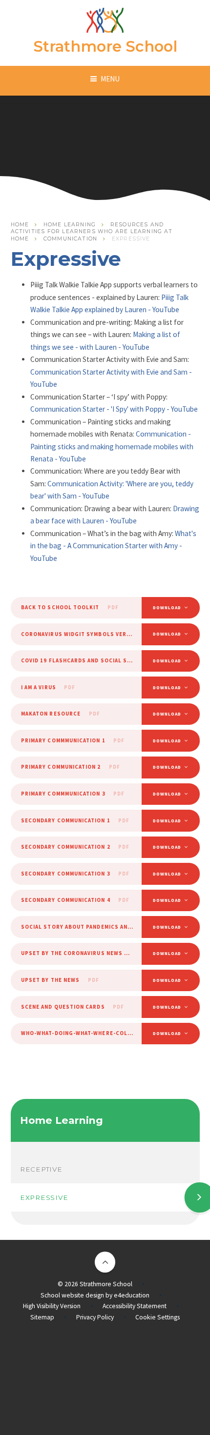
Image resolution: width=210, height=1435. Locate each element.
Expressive (131, 239)
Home (20, 224)
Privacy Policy (95, 1317)
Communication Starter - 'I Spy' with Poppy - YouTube (114, 409)
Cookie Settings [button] (157, 1317)
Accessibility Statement (135, 1306)
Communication (70, 239)
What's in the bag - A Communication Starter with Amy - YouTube (113, 546)
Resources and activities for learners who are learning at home (92, 231)
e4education (131, 1295)
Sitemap (42, 1317)
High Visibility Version (52, 1306)
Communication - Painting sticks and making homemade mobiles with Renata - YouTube (111, 446)
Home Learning (69, 224)
